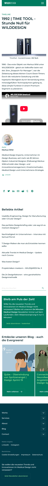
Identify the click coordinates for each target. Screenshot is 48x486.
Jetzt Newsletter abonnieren (16, 476)
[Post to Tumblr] (27, 191)
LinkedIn (5, 445)
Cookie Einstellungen (10, 455)
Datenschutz (37, 455)
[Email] (18, 191)
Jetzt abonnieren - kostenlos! (18, 323)
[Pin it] (32, 191)
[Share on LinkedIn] (13, 191)
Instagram (15, 445)
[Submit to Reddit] (23, 191)
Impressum (25, 455)
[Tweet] (8, 191)
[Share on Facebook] (4, 191)
